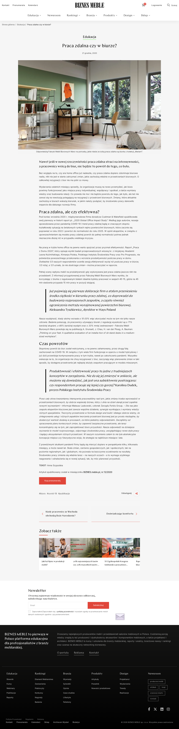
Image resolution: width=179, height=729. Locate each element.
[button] (63, 653)
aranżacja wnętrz (156, 693)
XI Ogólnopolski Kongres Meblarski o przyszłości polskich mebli (116, 564)
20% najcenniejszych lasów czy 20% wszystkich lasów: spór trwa (85, 564)
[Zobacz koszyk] (144, 5)
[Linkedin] (162, 709)
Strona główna (8, 24)
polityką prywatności (65, 611)
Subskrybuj (98, 605)
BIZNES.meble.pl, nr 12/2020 (97, 472)
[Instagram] (168, 709)
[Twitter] (155, 709)
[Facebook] (149, 709)
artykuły (153, 687)
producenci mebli (156, 681)
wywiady (153, 699)
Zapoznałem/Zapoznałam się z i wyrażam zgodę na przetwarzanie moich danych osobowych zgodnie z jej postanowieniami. (68, 612)
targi (163, 687)
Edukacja (21, 24)
